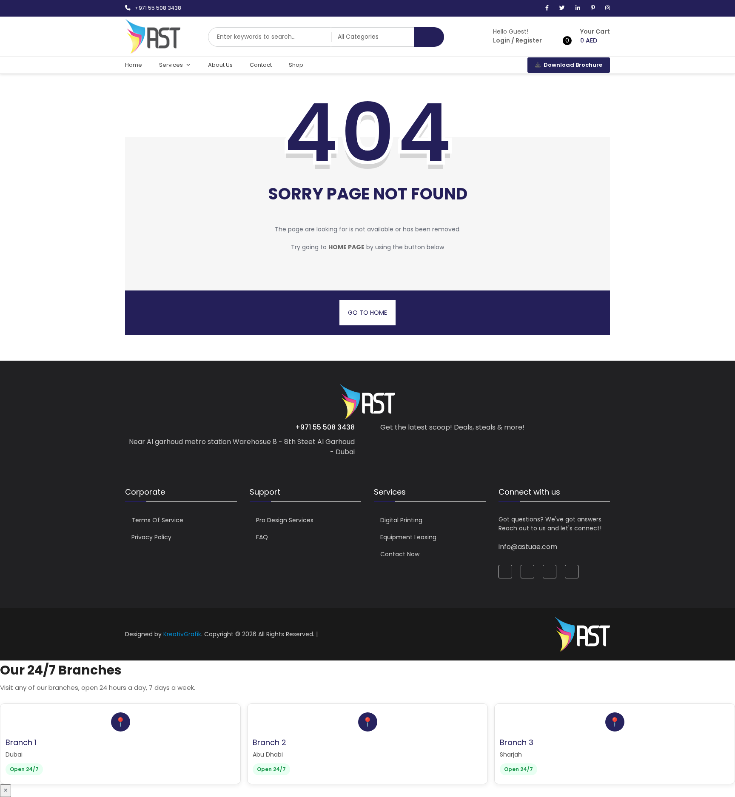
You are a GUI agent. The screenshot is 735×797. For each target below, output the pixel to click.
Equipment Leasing (408, 537)
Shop (296, 65)
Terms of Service (157, 520)
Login (501, 40)
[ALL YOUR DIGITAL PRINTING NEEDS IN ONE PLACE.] (152, 49)
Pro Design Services (284, 520)
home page (346, 247)
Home (133, 65)
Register (529, 40)
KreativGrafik (182, 634)
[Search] (429, 37)
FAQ (262, 537)
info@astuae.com (528, 547)
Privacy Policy (151, 537)
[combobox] (269, 37)
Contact (261, 65)
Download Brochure (573, 65)
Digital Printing (401, 520)
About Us (220, 65)
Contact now (399, 554)
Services (171, 65)
